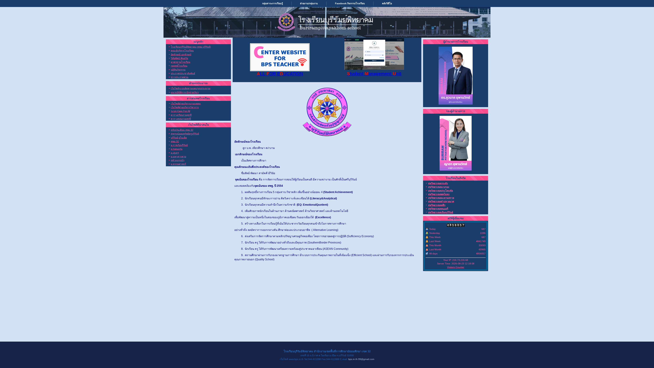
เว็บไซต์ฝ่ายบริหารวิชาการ (185, 107)
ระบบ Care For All (180, 111)
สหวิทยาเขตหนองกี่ (438, 208)
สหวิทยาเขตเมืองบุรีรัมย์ (440, 212)
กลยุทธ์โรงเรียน (179, 65)
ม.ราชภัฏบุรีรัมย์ (179, 145)
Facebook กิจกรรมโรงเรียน (350, 3)
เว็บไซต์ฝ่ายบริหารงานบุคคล (186, 103)
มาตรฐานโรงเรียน (180, 62)
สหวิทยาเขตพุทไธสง (438, 194)
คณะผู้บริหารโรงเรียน (182, 50)
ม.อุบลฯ (175, 152)
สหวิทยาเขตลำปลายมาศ (441, 201)
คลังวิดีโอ (387, 3)
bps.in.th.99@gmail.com (361, 359)
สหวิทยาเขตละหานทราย (441, 197)
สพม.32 (175, 141)
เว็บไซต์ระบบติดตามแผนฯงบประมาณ (190, 88)
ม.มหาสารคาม (178, 156)
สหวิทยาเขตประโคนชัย (440, 190)
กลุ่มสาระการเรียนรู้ (272, 3)
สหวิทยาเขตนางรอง (438, 187)
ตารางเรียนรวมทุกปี (181, 115)
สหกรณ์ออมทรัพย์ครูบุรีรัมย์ (185, 133)
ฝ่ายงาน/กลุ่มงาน (309, 3)
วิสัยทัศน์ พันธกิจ (179, 58)
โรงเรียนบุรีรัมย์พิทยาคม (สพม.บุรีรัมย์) (191, 46)
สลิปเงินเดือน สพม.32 (182, 130)
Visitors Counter (455, 267)
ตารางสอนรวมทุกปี (181, 118)
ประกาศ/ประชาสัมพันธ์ (183, 73)
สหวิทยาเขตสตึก (436, 205)
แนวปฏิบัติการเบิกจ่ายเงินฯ (185, 92)
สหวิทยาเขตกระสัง (438, 183)
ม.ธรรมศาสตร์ (178, 164)
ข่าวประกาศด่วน (179, 77)
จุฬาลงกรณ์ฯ (177, 160)
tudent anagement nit (374, 73)
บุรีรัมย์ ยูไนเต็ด (179, 137)
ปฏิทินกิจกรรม (178, 69)
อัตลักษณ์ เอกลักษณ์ (181, 54)
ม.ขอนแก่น (176, 149)
